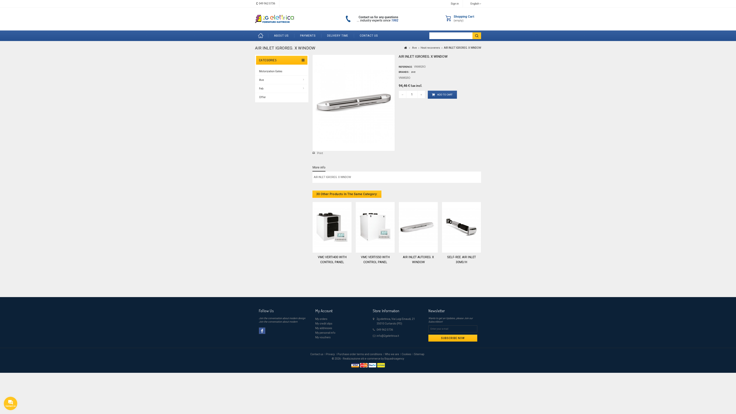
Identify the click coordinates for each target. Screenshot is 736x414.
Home (261, 35)
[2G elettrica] (274, 19)
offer (262, 97)
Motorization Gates (270, 71)
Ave (261, 79)
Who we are (392, 354)
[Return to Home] (405, 48)
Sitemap (419, 354)
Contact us (369, 35)
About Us (281, 35)
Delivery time (337, 35)
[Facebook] (262, 331)
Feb (261, 88)
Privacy (330, 354)
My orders (321, 318)
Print (320, 153)
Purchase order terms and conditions (360, 354)
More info (318, 167)
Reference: (405, 66)
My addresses (323, 328)
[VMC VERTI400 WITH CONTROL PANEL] (332, 226)
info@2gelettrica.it (388, 335)
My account (324, 310)
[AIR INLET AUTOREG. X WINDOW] (418, 226)
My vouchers (323, 337)
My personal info (325, 332)
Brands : (404, 72)
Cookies (406, 354)
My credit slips (323, 323)
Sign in (455, 3)
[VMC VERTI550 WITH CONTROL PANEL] (375, 226)
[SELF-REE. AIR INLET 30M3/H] (461, 226)
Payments (308, 35)
